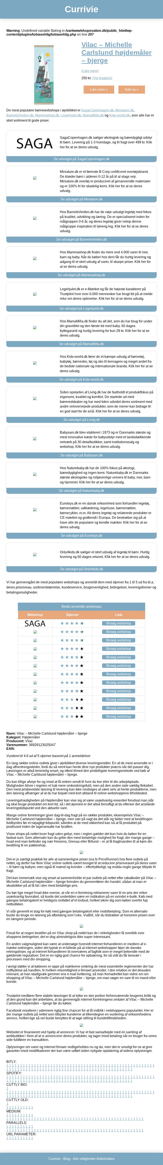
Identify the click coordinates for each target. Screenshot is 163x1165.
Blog (66, 1159)
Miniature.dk (124, 110)
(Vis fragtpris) (102, 78)
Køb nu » (132, 89)
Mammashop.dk (47, 115)
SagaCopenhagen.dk (97, 110)
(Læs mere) (90, 71)
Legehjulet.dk (71, 115)
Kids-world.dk (119, 115)
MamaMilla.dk (93, 115)
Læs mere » (99, 89)
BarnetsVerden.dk (19, 115)
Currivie (81, 9)
